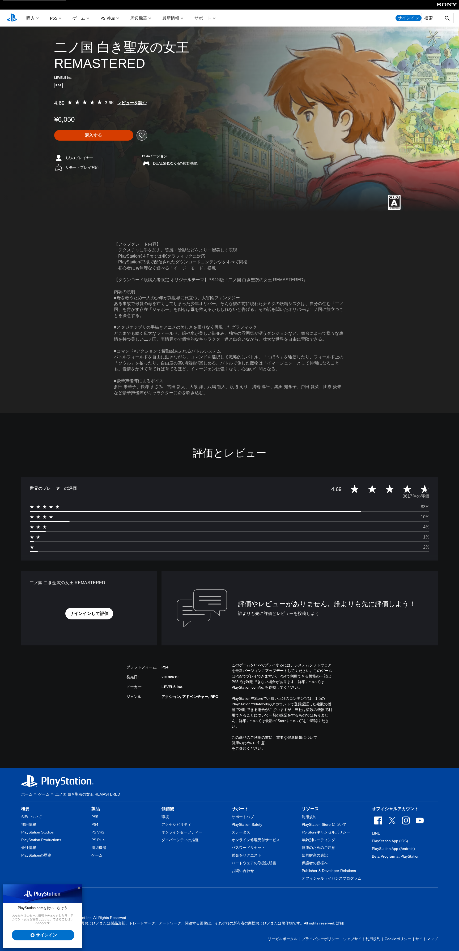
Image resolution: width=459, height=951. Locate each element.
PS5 (53, 18)
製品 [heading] (95, 808)
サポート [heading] (240, 808)
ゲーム (79, 18)
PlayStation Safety (247, 824)
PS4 (94, 824)
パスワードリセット (248, 847)
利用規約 (309, 817)
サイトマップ (426, 939)
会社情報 (28, 847)
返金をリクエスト (246, 855)
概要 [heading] (25, 808)
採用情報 (28, 824)
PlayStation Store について (324, 824)
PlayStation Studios (37, 832)
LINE (376, 833)
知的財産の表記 (315, 855)
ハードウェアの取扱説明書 (254, 863)
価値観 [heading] (168, 808)
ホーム (26, 794)
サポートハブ (243, 817)
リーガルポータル (283, 939)
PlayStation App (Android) (393, 848)
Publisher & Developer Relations (329, 871)
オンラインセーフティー (182, 832)
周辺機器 (138, 18)
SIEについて (31, 817)
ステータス (241, 832)
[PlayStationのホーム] (12, 18)
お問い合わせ (243, 871)
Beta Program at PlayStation (395, 856)
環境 (165, 817)
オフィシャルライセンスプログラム (331, 878)
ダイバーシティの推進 (180, 840)
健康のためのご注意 (248, 743)
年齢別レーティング (318, 840)
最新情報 (170, 18)
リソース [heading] (310, 808)
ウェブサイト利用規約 (361, 939)
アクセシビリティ (176, 824)
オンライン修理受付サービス (256, 840)
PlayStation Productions (41, 840)
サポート (202, 18)
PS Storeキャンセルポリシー (326, 832)
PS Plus (107, 18)
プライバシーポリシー (320, 939)
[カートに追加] (93, 135)
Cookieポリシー (398, 939)
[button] (89, 613)
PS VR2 (97, 832)
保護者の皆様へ (315, 863)
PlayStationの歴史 (36, 855)
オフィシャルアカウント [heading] (395, 808)
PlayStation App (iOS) (390, 841)
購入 (30, 18)
